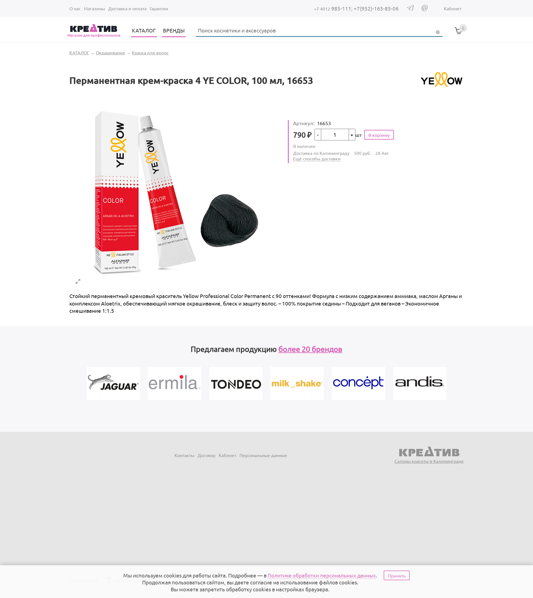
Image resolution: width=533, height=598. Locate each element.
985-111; (334, 8)
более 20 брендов (310, 349)
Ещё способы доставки (317, 158)
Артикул (303, 123)
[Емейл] (425, 9)
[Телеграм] (410, 8)
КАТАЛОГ (144, 30)
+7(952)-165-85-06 (376, 8)
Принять (397, 575)
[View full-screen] (78, 281)
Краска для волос (150, 52)
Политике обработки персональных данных (322, 575)
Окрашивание (110, 52)
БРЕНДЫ (174, 30)
